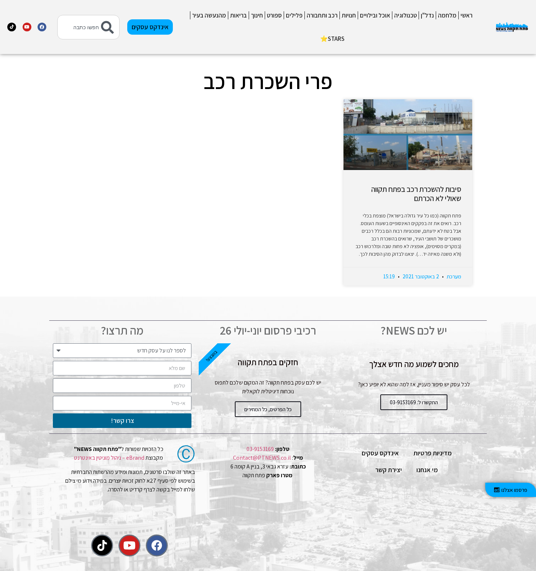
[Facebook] (42, 27)
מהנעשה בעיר (209, 15)
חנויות (349, 15)
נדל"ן (427, 15)
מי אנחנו (427, 470)
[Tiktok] (11, 27)
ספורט (274, 15)
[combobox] (88, 27)
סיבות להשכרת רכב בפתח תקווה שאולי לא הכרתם (416, 193)
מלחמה (447, 15)
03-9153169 (260, 449)
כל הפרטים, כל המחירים (268, 409)
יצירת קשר (388, 470)
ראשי (467, 15)
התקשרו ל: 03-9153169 (414, 402)
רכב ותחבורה (322, 15)
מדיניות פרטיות (432, 453)
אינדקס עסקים (380, 453)
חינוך (257, 15)
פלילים (294, 15)
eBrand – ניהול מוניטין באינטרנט (109, 458)
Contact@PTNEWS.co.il (262, 458)
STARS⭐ (332, 39)
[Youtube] (27, 27)
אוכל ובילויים (375, 15)
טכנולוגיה (405, 15)
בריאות (238, 15)
